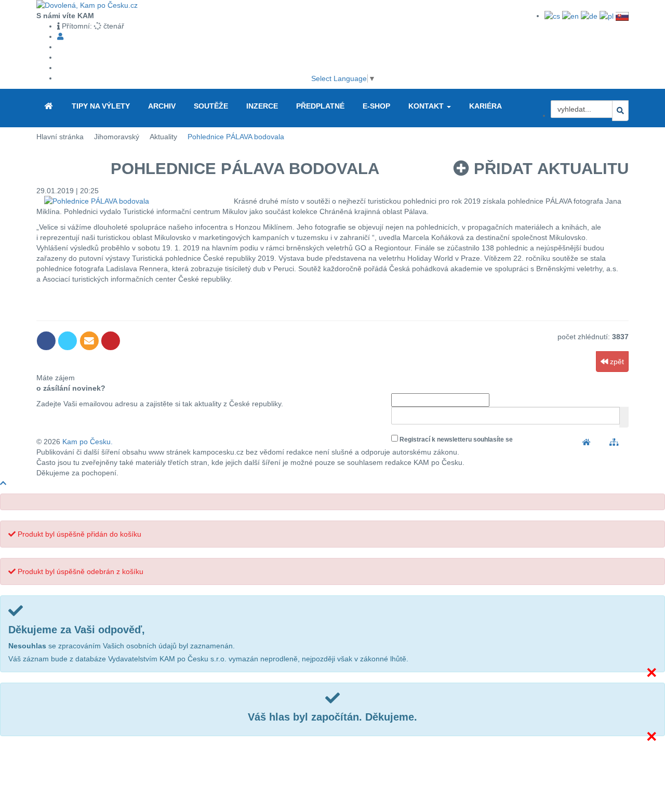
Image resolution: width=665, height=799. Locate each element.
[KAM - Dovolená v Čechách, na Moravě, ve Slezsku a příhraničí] (48, 106)
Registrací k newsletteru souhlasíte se (506, 439)
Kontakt (427, 106)
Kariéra (485, 106)
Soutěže (211, 106)
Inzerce (262, 106)
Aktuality (163, 136)
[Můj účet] (60, 36)
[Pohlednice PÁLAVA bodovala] (135, 201)
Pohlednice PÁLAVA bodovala (236, 136)
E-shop (376, 106)
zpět (616, 361)
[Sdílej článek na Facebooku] (47, 341)
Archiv (162, 106)
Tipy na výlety (101, 106)
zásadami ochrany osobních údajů (565, 439)
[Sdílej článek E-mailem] (90, 341)
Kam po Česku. (87, 441)
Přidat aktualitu (549, 169)
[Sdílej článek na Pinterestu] (110, 341)
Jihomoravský (116, 136)
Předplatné (320, 106)
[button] (449, 107)
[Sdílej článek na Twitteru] (68, 341)
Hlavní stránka (60, 136)
